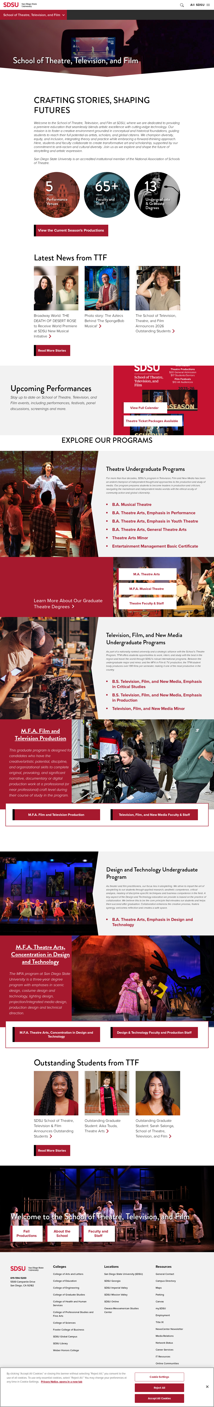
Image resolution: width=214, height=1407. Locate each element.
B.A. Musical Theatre (132, 504)
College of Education (65, 1281)
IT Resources (163, 1356)
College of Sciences (64, 1322)
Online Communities (167, 1363)
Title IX (160, 1322)
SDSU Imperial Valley (116, 1287)
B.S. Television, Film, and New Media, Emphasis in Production (157, 697)
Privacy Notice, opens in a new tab (61, 1382)
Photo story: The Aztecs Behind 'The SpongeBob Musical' (104, 320)
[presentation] (59, 1267)
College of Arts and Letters (68, 1274)
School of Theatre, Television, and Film (31, 15)
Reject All (159, 1388)
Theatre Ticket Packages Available (152, 421)
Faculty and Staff (98, 1234)
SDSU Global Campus (65, 1336)
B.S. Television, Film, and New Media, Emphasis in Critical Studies (157, 684)
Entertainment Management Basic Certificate (155, 546)
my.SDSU (161, 1308)
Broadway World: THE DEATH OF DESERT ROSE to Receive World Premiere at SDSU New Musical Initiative (55, 326)
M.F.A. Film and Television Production (40, 734)
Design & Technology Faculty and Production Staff (154, 1032)
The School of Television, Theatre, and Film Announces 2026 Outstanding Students (156, 323)
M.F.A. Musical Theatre (146, 588)
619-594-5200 (18, 1278)
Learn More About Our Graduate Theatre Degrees (68, 603)
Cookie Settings (159, 1377)
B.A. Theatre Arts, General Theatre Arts (149, 529)
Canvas (160, 1301)
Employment (163, 1315)
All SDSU (197, 5)
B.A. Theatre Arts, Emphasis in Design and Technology (152, 922)
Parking (160, 1294)
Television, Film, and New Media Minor (148, 708)
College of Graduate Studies (69, 1294)
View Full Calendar (144, 407)
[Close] (207, 1386)
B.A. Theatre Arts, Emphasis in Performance (153, 513)
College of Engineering (66, 1287)
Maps (159, 1287)
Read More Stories (52, 350)
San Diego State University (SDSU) (123, 1274)
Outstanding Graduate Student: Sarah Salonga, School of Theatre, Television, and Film (155, 1128)
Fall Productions (27, 1234)
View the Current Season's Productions (71, 230)
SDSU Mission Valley (115, 1294)
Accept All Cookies (159, 1398)
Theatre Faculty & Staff (146, 603)
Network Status (164, 1342)
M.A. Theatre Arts (146, 574)
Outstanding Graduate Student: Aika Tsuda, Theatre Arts (103, 1125)
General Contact (165, 1274)
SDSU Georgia (112, 1281)
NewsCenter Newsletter (169, 1329)
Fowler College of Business (68, 1329)
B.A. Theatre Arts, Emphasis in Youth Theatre (155, 521)
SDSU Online (111, 1301)
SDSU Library (60, 1343)
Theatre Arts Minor (130, 538)
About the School (62, 1234)
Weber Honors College (66, 1350)
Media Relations (165, 1336)
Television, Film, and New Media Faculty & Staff (154, 814)
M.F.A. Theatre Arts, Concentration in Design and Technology (40, 954)
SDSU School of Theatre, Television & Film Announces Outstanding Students (54, 1128)
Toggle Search (181, 5)
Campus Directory (166, 1281)
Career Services (164, 1349)
